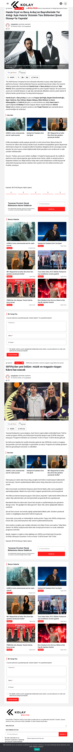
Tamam (37, 749)
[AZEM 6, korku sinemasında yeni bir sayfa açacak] (15, 128)
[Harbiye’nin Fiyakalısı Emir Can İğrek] (36, 128)
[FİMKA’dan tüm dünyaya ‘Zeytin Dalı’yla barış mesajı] (21, 292)
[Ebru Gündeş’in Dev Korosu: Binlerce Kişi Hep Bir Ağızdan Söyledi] (52, 292)
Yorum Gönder (12, 354)
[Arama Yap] (65, 3)
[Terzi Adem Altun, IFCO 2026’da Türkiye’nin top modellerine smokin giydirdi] (52, 263)
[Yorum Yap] (18, 77)
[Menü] (7, 3)
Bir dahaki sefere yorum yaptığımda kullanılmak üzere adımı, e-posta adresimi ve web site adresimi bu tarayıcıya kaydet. (37, 350)
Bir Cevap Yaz (12, 314)
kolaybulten (14, 24)
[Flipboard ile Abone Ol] (22, 72)
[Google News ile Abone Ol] (12, 72)
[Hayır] (71, 747)
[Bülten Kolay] (25, 5)
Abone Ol (51, 209)
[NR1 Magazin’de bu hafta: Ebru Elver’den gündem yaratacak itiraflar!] (57, 128)
